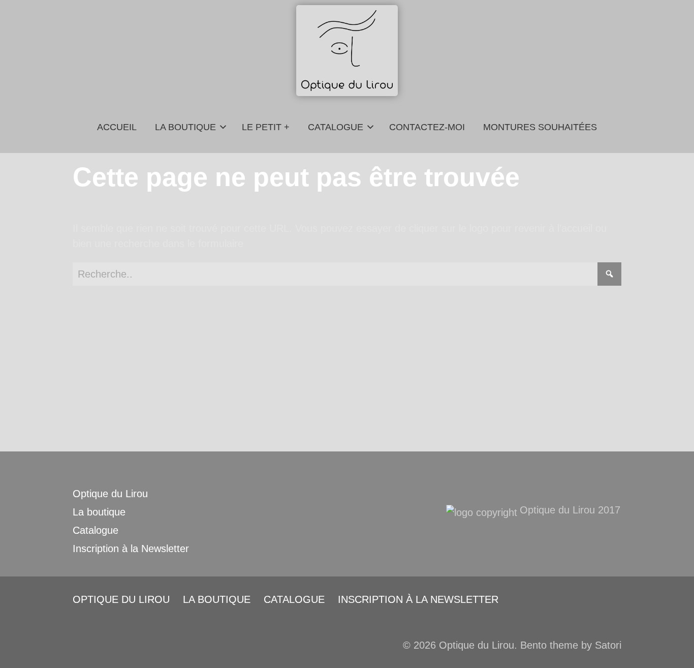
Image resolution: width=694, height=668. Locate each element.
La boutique (99, 512)
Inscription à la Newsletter (131, 548)
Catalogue (95, 530)
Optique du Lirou (110, 493)
